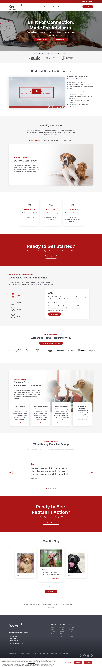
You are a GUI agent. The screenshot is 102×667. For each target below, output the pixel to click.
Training (61, 629)
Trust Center (12, 656)
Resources (46, 6)
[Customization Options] (29, 107)
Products (38, 6)
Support (61, 627)
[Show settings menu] (54, 107)
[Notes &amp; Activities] (33, 107)
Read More (30, 547)
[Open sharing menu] (57, 107)
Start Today (51, 257)
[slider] (31, 107)
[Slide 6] (55, 488)
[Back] (11, 472)
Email (52, 634)
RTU (60, 634)
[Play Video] (10, 107)
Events (70, 631)
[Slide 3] (50, 488)
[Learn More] (19, 414)
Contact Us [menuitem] (84, 1)
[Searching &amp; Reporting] (38, 107)
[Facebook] (84, 655)
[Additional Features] (40, 107)
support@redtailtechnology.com (18, 632)
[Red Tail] (16, 6)
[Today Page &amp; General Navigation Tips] (15, 107)
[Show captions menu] (49, 107)
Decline (78, 662)
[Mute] (52, 107)
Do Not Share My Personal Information (44, 653)
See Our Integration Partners (51, 343)
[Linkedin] (91, 655)
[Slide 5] (53, 488)
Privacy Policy (58, 653)
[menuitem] (39, 7)
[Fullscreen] (63, 107)
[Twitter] (88, 655)
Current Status (30, 653)
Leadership (71, 629)
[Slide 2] (48, 488)
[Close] (99, 662)
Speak (53, 629)
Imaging (53, 631)
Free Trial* (88, 7)
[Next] (91, 472)
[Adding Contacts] (22, 107)
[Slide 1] (46, 488)
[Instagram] (80, 655)
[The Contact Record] (26, 107)
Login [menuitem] (90, 1)
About (70, 624)
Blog (60, 636)
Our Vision (71, 627)
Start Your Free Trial (51, 523)
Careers (71, 636)
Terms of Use (66, 653)
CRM (52, 627)
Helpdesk (61, 631)
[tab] (34, 140)
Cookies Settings (21, 653)
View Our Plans (60, 39)
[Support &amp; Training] (43, 107)
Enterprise (60, 6)
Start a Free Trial (42, 39)
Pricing (54, 6)
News (70, 634)
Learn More (54, 314)
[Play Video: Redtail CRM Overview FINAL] (36, 91)
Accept (88, 662)
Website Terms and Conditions (24, 656)
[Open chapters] (60, 107)
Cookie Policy (12, 653)
